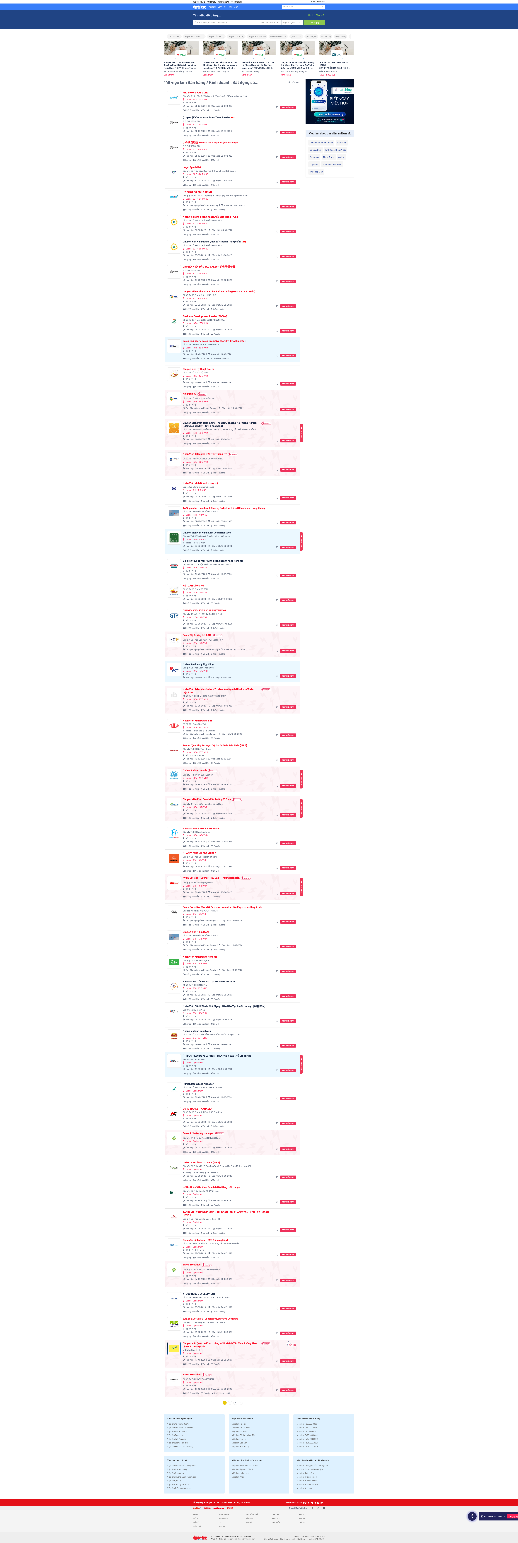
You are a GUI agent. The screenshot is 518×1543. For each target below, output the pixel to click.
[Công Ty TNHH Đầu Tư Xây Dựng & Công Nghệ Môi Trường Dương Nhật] (174, 97)
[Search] (323, 7)
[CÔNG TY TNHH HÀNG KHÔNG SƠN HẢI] (174, 513)
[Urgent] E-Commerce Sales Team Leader (209, 117)
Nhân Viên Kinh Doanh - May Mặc (201, 483)
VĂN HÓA (249, 1518)
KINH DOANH (224, 1514)
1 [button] (224, 1402)
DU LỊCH (222, 1526)
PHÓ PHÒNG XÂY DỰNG (196, 92)
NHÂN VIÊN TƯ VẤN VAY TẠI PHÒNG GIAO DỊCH (209, 981)
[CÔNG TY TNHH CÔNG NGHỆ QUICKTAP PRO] (174, 459)
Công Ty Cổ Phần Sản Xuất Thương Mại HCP (203, 639)
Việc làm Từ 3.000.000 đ (307, 1424)
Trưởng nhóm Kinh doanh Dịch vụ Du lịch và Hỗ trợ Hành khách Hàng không (224, 508)
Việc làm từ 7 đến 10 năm (307, 1484)
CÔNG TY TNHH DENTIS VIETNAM (198, 1379)
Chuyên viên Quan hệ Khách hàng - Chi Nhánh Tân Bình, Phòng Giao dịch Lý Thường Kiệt (220, 1345)
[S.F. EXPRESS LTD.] (174, 122)
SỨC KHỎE (276, 1522)
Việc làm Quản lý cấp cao (178, 1484)
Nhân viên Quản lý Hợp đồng (198, 664)
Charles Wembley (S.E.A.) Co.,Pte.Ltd (200, 910)
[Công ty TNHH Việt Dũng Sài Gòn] (174, 775)
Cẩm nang (233, 7)
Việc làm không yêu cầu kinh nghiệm (312, 1465)
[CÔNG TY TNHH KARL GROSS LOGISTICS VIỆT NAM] (174, 1299)
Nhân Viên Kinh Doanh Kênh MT (200, 956)
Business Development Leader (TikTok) (205, 316)
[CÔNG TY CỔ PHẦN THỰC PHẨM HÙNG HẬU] (174, 222)
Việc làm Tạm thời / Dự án (243, 1469)
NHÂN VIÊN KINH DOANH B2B (199, 853)
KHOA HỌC (276, 1518)
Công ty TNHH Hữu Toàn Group (197, 749)
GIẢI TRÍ (249, 1522)
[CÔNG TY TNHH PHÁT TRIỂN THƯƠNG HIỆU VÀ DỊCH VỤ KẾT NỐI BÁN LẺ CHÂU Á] (174, 428)
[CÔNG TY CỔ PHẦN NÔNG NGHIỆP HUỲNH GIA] (174, 321)
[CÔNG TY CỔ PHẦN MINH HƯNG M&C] (174, 296)
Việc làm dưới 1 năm (305, 1473)
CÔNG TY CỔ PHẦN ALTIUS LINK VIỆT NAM (202, 1087)
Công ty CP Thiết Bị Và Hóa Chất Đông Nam (203, 804)
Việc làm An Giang (240, 1431)
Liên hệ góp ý (301, 1539)
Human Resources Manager (198, 1083)
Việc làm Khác (238, 1477)
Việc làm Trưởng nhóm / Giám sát (181, 1477)
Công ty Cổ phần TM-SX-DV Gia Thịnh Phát (202, 614)
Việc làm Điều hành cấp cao (179, 1488)
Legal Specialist (192, 167)
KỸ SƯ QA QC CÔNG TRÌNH (197, 192)
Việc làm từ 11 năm (304, 1488)
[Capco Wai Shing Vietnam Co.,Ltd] (174, 488)
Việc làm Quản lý (174, 1480)
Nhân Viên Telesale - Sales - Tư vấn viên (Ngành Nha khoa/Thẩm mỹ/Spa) (218, 691)
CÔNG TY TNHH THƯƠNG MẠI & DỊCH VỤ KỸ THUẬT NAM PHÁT (211, 1243)
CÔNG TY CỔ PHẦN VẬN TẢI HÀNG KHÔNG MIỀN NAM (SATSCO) (211, 1034)
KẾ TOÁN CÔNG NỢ (193, 585)
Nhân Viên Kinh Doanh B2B (198, 720)
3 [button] (235, 1402)
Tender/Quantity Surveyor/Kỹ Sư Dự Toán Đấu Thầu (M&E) (215, 745)
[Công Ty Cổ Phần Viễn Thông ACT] (174, 669)
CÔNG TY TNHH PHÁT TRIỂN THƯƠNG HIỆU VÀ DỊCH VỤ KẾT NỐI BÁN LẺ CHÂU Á (219, 429)
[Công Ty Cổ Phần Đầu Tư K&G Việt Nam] (174, 1192)
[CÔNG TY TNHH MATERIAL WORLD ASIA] (174, 346)
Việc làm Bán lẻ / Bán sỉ (177, 1431)
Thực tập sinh (316, 171)
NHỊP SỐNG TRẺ (252, 1514)
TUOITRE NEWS (223, 2)
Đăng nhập (320, 15)
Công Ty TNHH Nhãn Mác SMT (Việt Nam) (201, 1138)
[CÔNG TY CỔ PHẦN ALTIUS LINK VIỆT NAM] (174, 1089)
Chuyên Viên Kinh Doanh (321, 142)
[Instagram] (318, 1508)
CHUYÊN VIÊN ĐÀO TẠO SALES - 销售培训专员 (209, 266)
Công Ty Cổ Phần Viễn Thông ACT (198, 667)
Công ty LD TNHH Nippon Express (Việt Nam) (204, 1322)
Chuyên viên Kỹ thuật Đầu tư (198, 368)
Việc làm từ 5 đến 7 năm (307, 1480)
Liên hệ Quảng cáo (271, 1539)
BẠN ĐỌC (302, 1518)
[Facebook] (312, 1508)
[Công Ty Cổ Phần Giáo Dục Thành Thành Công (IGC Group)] (174, 172)
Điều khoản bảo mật (287, 1539)
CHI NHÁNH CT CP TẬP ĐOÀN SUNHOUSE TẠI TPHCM (207, 564)
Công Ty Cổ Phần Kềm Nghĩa (196, 960)
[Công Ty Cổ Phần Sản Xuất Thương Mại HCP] (174, 640)
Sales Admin (315, 149)
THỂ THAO (276, 1514)
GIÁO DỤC (302, 1514)
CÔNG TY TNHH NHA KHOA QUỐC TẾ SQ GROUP (204, 696)
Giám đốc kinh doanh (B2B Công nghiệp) (205, 1239)
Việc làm (222, 7)
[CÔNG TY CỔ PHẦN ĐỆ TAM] (174, 374)
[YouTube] (324, 1508)
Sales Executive (191, 1264)
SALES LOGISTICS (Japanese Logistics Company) (211, 1318)
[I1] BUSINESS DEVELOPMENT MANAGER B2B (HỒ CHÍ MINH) (217, 1055)
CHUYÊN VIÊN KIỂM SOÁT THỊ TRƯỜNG (204, 610)
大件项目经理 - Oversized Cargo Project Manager (210, 142)
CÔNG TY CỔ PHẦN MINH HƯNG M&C (199, 295)
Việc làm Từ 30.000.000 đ (307, 1446)
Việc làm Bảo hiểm (175, 1435)
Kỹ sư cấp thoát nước (335, 149)
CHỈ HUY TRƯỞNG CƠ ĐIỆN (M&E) (201, 1162)
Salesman (314, 157)
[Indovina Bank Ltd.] (174, 1348)
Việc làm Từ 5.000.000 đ (307, 1427)
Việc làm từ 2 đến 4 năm (307, 1477)
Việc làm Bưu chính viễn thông (180, 1446)
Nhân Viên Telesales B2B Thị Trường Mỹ (205, 453)
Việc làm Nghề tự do (240, 1473)
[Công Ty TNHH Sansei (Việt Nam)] (174, 883)
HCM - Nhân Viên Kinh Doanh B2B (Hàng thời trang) (211, 1187)
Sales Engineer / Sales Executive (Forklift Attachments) (214, 340)
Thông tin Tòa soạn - (302, 1536)
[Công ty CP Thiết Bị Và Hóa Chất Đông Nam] (174, 804)
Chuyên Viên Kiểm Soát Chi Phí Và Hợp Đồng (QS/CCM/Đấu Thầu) (219, 291)
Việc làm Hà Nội (239, 1424)
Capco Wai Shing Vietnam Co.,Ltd (198, 486)
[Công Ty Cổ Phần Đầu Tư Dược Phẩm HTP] (174, 1217)
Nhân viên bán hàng (332, 164)
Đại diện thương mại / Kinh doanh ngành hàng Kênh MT (213, 560)
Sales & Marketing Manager (198, 1133)
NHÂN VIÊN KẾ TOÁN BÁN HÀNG (201, 828)
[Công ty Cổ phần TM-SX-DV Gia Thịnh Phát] (174, 615)
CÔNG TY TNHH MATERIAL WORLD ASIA (201, 344)
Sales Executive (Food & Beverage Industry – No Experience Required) (222, 907)
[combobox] (226, 22)
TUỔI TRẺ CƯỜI (236, 2)
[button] (277, 107)
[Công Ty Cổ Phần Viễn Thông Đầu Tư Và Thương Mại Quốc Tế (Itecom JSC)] (174, 1167)
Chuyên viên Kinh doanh (196, 931)
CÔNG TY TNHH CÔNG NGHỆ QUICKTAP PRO (203, 458)
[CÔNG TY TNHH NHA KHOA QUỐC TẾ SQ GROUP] (174, 694)
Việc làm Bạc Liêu (240, 1439)
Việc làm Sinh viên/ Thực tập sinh (181, 1465)
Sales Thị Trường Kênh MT (197, 635)
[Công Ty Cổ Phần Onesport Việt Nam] (174, 858)
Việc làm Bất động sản (176, 1439)
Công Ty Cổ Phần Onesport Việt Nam (200, 856)
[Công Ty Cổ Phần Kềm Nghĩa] (174, 962)
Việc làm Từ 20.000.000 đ (307, 1442)
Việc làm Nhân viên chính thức (245, 1465)
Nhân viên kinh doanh (195, 770)
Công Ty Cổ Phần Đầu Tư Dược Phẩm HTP (201, 1218)
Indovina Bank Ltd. (191, 1350)
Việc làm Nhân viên (175, 1473)
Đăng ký (310, 15)
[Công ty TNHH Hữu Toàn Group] (174, 750)
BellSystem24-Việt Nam (194, 1009)
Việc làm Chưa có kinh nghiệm (310, 1469)
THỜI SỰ (196, 1518)
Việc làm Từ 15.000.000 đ (307, 1439)
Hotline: (316, 1539)
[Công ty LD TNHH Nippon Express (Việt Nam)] (174, 1323)
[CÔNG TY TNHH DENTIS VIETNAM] (174, 1379)
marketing (341, 142)
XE (220, 1522)
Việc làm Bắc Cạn (239, 1442)
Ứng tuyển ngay (288, 107)
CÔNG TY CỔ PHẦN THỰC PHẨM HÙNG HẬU (202, 220)
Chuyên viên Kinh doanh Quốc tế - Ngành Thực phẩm (214, 241)
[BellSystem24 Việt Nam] (174, 1061)
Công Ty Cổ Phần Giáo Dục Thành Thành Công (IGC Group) (209, 171)
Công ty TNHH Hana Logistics (196, 832)
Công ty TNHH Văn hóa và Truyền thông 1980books (206, 536)
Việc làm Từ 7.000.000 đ (307, 1431)
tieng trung (328, 157)
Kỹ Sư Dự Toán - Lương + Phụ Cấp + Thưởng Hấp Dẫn (211, 877)
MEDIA (195, 1514)
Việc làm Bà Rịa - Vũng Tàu (243, 1435)
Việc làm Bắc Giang (240, 1446)
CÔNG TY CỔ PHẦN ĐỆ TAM (195, 372)
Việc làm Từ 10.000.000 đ (307, 1435)
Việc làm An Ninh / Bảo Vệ (178, 1424)
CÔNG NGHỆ (224, 1518)
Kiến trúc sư (189, 393)
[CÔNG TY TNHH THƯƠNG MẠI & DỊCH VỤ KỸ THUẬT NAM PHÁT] (174, 1245)
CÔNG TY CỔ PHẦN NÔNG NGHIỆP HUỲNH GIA (204, 320)
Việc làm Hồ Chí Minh (241, 1427)
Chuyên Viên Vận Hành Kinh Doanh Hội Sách (207, 532)
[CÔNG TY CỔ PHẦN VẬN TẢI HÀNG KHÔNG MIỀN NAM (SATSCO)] (174, 1036)
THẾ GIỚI (196, 1522)
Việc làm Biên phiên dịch (177, 1442)
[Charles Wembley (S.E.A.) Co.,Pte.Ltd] (174, 912)
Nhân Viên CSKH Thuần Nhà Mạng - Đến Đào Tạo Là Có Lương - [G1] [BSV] (224, 1006)
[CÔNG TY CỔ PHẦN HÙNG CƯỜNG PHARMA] (174, 1114)
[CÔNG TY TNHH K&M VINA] (174, 986)
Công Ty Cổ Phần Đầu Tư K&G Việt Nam (201, 1191)
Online (341, 157)
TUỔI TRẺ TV (211, 2)
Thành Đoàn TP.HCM (317, 1536)
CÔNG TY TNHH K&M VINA (195, 985)
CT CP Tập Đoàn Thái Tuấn (195, 724)
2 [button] (230, 1402)
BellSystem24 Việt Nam (194, 1059)
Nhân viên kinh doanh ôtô (197, 1030)
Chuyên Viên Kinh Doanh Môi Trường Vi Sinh (207, 799)
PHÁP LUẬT (197, 1526)
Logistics (314, 164)
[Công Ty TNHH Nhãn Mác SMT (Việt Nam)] (174, 1138)
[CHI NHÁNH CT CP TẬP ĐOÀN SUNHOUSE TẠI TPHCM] (174, 566)
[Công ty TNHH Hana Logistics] (174, 833)
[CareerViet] (313, 1502)
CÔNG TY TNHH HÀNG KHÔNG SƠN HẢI (200, 511)
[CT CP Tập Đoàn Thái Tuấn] (174, 725)
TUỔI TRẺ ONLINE (199, 2)
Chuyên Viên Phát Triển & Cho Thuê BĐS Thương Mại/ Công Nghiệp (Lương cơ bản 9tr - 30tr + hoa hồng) (220, 424)
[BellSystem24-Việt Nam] (174, 1011)
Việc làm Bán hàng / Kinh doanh (181, 1427)
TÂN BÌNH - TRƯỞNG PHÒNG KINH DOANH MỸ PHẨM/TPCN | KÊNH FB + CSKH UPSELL (226, 1214)
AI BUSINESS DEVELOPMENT (199, 1293)
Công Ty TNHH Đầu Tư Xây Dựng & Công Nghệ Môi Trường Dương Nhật (215, 96)
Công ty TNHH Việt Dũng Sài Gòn (198, 774)
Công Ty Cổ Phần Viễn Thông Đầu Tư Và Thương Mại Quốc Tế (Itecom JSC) (217, 1166)
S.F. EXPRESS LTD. (191, 121)
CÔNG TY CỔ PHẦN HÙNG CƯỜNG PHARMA (202, 1112)
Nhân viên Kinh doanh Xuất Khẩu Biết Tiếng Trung (210, 216)
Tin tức (212, 7)
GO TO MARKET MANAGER (197, 1108)
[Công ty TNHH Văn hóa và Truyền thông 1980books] (174, 537)
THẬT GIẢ (302, 1522)
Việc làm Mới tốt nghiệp (177, 1469)
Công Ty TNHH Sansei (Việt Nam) (198, 882)
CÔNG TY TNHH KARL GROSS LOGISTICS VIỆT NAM (206, 1297)
